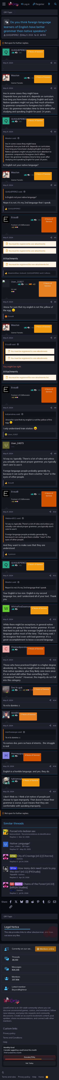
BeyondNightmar (19, 989)
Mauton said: (10, 138)
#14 (54, 700)
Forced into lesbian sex (22, 831)
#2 (55, 88)
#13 (54, 660)
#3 (55, 132)
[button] (2, 1072)
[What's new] (49, 4)
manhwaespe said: (13, 732)
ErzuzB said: (10, 344)
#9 (55, 453)
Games (20, 859)
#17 (54, 791)
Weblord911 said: (13, 518)
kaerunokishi (15, 834)
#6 (55, 302)
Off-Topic (26, 846)
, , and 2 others (29, 273)
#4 (55, 185)
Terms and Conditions (12, 1037)
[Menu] (4, 4)
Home (41, 1077)
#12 (54, 619)
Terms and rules (9, 1077)
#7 (55, 338)
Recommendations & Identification (36, 834)
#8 (55, 408)
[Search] (55, 4)
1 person (11, 554)
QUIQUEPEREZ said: (13, 192)
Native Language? (20, 843)
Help (5, 1042)
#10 (54, 512)
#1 (55, 63)
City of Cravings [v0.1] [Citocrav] (35, 855)
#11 (54, 575)
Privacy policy (9, 1033)
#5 (55, 237)
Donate (29, 1057)
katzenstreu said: (12, 414)
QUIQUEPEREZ (12, 35)
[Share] (51, 63)
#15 (54, 725)
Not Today (29, 1063)
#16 (54, 766)
